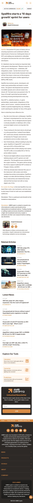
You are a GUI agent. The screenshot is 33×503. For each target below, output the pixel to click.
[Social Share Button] (31, 497)
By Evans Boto (21, 253)
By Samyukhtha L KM (23, 277)
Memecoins (20, 281)
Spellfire (3, 49)
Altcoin (19, 245)
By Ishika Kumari (21, 265)
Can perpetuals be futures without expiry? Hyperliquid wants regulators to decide (23, 261)
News (4, 340)
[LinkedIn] (16, 226)
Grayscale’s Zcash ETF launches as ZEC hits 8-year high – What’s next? (15, 322)
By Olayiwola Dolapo (23, 289)
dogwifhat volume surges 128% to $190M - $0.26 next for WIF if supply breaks (24, 285)
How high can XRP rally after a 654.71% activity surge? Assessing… (15, 344)
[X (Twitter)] (12, 226)
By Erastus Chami (7, 346)
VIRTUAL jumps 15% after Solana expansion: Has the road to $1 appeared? (24, 250)
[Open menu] (2, 3)
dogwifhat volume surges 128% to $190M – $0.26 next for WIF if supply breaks (16, 333)
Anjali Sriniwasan (13, 25)
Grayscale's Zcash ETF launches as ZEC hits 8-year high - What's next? (24, 273)
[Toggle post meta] (29, 24)
